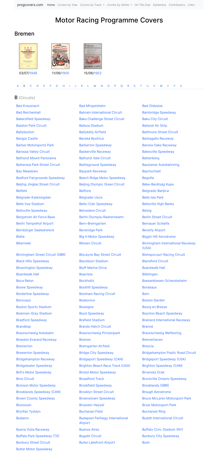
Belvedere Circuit (92, 210)
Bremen (24, 33)
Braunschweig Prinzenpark (99, 333)
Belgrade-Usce (90, 197)
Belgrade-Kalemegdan (33, 197)
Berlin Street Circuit (157, 217)
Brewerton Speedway (32, 353)
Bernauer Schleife (155, 223)
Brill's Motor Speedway (33, 372)
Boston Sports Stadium (33, 307)
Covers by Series (118, 4)
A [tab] (18, 86)
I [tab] (69, 86)
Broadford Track (91, 379)
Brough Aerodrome (156, 392)
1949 (33, 73)
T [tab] (141, 86)
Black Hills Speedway (32, 261)
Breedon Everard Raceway (36, 339)
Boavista (85, 274)
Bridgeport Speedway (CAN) (101, 359)
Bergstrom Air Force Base (35, 217)
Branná (147, 326)
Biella (20, 236)
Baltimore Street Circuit (160, 132)
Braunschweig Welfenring (161, 333)
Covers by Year (67, 4)
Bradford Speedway (31, 320)
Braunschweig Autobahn (35, 333)
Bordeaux (149, 287)
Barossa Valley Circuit (33, 152)
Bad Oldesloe (152, 106)
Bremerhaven (152, 339)
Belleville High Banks (158, 204)
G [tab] (57, 86)
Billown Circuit (90, 243)
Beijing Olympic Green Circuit (101, 184)
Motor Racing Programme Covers (109, 20)
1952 (98, 73)
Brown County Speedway (35, 398)
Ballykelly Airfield (92, 132)
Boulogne (86, 307)
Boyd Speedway (91, 313)
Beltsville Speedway (31, 210)
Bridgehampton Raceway (35, 359)
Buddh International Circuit (162, 418)
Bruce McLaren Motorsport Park (166, 398)
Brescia (148, 346)
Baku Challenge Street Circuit (101, 119)
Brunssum (23, 405)
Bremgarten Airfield (94, 346)
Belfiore (85, 191)
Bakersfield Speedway (33, 119)
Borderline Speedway (32, 294)
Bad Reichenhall (28, 112)
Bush (146, 442)
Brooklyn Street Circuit (96, 392)
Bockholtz (86, 281)
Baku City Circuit (155, 119)
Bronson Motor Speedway (36, 385)
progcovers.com (30, 5)
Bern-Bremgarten (92, 223)
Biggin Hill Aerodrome (159, 236)
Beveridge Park (91, 230)
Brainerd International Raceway (166, 320)
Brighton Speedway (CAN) (162, 366)
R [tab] (128, 86)
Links (191, 4)
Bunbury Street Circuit (33, 442)
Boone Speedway (29, 287)
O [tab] (108, 86)
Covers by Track (91, 4)
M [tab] (95, 86)
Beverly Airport (153, 230)
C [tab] (31, 86)
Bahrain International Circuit (100, 112)
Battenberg (150, 158)
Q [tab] (122, 86)
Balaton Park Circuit (31, 125)
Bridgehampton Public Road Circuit (169, 353)
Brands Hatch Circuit (95, 326)
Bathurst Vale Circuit (95, 158)
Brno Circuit (25, 379)
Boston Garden (153, 300)
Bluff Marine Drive (93, 268)
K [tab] (82, 86)
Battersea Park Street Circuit (38, 165)
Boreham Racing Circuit (97, 294)
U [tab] (148, 86)
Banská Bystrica (91, 138)
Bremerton (24, 346)
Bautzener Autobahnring (160, 165)
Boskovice (87, 300)
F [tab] (50, 86)
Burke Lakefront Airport (97, 442)
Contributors (177, 4)
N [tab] (102, 86)
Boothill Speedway (93, 287)
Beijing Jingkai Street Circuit (38, 184)
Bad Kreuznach (27, 106)
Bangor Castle (27, 138)
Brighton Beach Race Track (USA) (104, 366)
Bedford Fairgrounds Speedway (40, 178)
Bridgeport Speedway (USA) (164, 359)
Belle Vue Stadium (30, 204)
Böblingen (150, 274)
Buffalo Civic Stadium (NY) (162, 429)
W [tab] (161, 86)
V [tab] (154, 86)
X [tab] (168, 86)
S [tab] (134, 86)
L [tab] (88, 86)
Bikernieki (23, 243)
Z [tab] (181, 86)
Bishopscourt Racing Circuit (163, 255)
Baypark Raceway (93, 171)
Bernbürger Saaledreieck (35, 230)
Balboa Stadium (91, 125)
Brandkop (23, 326)
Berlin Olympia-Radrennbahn (101, 217)
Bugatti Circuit (90, 436)
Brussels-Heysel (91, 405)
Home (51, 4)
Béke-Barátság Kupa (158, 184)
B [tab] (24, 86)
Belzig (147, 210)
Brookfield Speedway (95, 385)
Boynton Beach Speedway (162, 313)
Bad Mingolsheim (92, 106)
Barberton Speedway (95, 145)
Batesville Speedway (158, 152)
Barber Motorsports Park (35, 145)
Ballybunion (25, 132)
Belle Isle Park (153, 197)
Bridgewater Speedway (34, 366)
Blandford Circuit (155, 261)
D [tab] (38, 86)
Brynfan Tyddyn (28, 411)
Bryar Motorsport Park (159, 405)
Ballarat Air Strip (154, 125)
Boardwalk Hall (153, 268)
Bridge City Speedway (96, 353)
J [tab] (75, 86)
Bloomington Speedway (34, 268)
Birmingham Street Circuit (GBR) (41, 255)
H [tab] (64, 86)
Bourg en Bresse (154, 307)
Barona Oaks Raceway (159, 145)
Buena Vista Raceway (32, 429)
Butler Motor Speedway (34, 449)
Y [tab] (174, 86)
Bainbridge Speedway (159, 112)
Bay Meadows (27, 171)
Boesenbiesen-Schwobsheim (164, 281)
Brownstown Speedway (97, 398)
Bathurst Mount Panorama (36, 158)
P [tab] (115, 86)
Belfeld (21, 191)
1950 (65, 73)
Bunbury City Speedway (160, 436)
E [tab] (44, 86)
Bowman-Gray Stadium (34, 313)
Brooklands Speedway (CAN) (38, 392)
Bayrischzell (151, 171)
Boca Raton (25, 281)
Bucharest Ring (153, 411)
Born (145, 294)
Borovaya (23, 300)
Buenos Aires (89, 429)
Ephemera (159, 4)
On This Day (142, 4)
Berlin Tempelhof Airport (34, 223)
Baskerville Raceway (95, 152)
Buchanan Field (91, 411)
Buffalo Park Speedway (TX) (37, 436)
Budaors (22, 418)
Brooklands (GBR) (155, 385)
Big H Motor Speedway (96, 236)
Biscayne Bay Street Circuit (100, 255)
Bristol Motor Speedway (97, 372)
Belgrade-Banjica (155, 191)
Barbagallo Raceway (158, 138)
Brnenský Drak (153, 372)
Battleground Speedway (97, 165)
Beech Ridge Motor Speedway (102, 178)
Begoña (148, 178)
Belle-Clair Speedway (96, 204)
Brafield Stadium (92, 320)
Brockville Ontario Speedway (164, 379)
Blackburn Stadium (93, 261)
